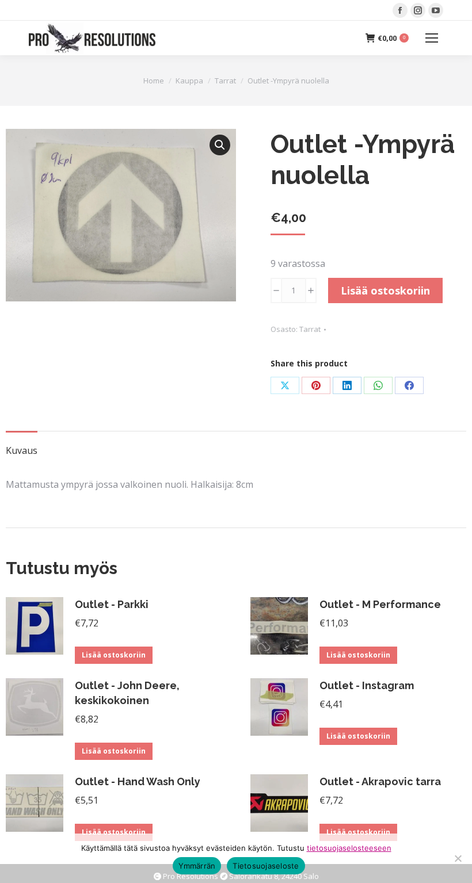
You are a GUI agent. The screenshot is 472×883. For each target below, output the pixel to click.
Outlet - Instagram (366, 685)
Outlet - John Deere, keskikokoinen (127, 692)
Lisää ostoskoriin (385, 290)
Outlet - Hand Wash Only (137, 781)
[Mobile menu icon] (431, 37)
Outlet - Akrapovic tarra (380, 781)
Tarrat (310, 329)
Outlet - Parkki (112, 604)
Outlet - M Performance (380, 604)
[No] (457, 858)
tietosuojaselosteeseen (349, 848)
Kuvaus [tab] (21, 450)
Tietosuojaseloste (266, 865)
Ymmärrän (196, 865)
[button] (220, 145)
